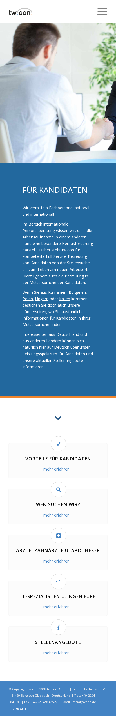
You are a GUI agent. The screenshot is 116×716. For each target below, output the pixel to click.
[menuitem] (99, 11)
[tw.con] (48, 11)
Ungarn (41, 298)
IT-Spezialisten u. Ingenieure (58, 596)
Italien (64, 298)
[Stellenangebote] (58, 627)
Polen (28, 298)
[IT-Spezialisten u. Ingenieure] (58, 581)
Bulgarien (77, 292)
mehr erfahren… (58, 469)
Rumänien (57, 292)
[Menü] (99, 11)
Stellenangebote (68, 360)
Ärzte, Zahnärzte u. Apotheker (58, 550)
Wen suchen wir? (58, 504)
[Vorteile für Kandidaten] (58, 443)
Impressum (17, 708)
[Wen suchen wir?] (58, 489)
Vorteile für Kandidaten (58, 459)
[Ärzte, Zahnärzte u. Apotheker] (58, 535)
